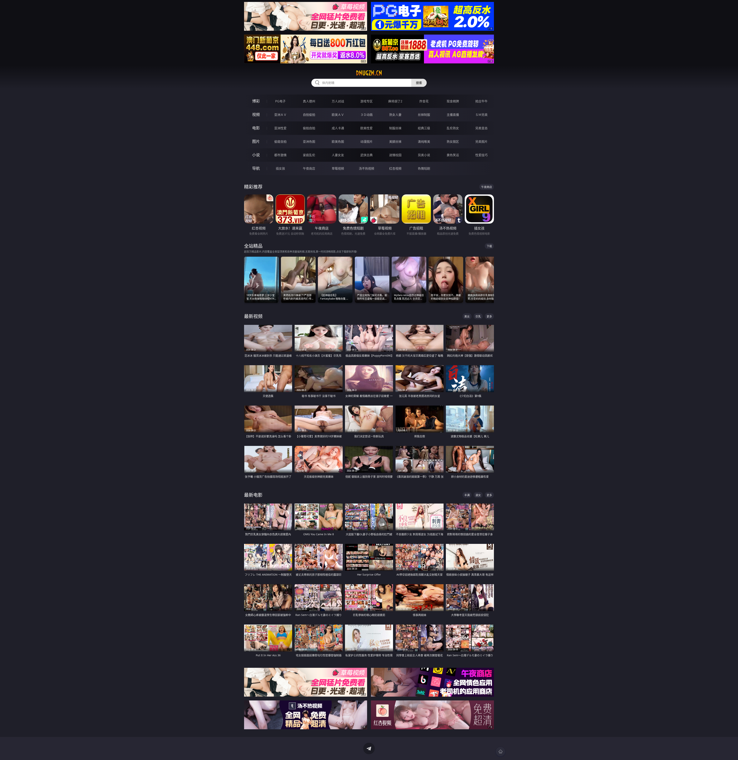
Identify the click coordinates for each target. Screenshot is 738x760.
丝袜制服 (424, 115)
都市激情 (280, 155)
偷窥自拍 (280, 141)
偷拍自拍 (309, 128)
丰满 (467, 495)
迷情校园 (395, 155)
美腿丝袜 (395, 141)
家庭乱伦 (309, 155)
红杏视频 (395, 168)
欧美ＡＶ (338, 115)
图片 (256, 141)
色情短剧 (424, 168)
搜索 (419, 83)
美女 (467, 316)
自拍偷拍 (309, 115)
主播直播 (453, 115)
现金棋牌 (453, 101)
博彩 (256, 101)
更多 (489, 316)
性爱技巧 (481, 155)
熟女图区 (453, 141)
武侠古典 (366, 155)
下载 (489, 246)
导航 (256, 168)
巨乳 (478, 316)
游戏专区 (366, 101)
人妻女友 (338, 155)
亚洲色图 (309, 141)
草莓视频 (338, 168)
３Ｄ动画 (366, 115)
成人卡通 (338, 128)
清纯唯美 (424, 141)
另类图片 (481, 141)
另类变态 (481, 128)
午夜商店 (309, 168)
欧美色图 (338, 141)
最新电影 (253, 495)
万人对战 (338, 101)
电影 (256, 128)
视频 (256, 114)
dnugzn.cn (369, 73)
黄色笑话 (453, 155)
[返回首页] (500, 751)
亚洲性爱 (280, 128)
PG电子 (280, 101)
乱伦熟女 (453, 128)
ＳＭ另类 (481, 115)
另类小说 (424, 155)
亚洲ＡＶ (280, 115)
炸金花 (424, 101)
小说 (256, 155)
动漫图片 (366, 141)
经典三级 (424, 128)
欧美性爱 (366, 128)
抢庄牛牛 (481, 101)
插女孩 (280, 168)
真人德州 (309, 101)
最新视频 (253, 316)
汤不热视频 (366, 168)
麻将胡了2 (395, 101)
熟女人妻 (395, 115)
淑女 (478, 495)
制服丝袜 (395, 128)
